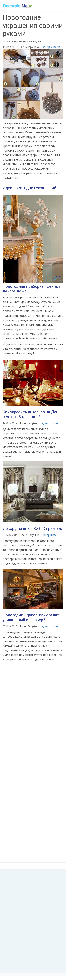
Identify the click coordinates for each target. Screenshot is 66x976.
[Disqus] (33, 714)
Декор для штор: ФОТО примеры (33, 528)
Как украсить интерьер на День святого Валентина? (32, 414)
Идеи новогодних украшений (29, 188)
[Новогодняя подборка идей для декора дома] (33, 239)
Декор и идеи (50, 47)
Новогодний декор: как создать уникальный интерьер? (32, 617)
